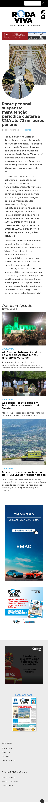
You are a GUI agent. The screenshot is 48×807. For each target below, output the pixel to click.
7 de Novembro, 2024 (12, 130)
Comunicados (8, 760)
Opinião (5, 756)
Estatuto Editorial (10, 781)
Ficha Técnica (8, 777)
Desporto (6, 752)
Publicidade (7, 785)
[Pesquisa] (43, 3)
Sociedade (27, 130)
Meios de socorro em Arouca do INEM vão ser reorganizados (24, 473)
